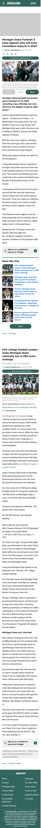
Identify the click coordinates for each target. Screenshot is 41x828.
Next (32, 92)
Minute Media (13, 811)
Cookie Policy (7, 795)
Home (4, 333)
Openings (29, 778)
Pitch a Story (30, 786)
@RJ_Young (7, 528)
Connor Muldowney (12, 50)
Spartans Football (15, 763)
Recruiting (12, 333)
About (4, 778)
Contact (5, 782)
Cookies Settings (9, 806)
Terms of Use (30, 791)
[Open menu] (3, 3)
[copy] (15, 54)
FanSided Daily (8, 786)
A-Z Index (29, 799)
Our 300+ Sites (31, 782)
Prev (9, 92)
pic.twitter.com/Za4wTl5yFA (14, 531)
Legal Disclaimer (32, 795)
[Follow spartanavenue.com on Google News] (35, 250)
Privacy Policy (8, 791)
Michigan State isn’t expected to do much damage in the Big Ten (19, 407)
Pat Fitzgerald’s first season (14, 416)
